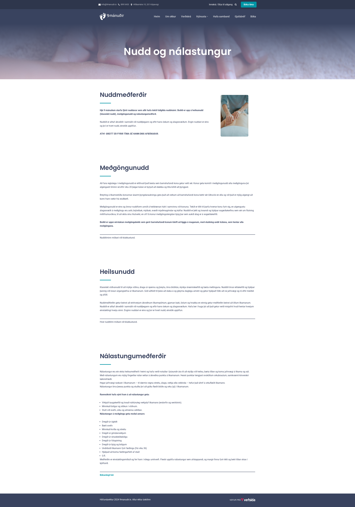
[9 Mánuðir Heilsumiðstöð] (112, 16)
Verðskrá (186, 16)
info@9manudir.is (108, 4)
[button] (207, 16)
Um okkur (170, 16)
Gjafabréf (240, 16)
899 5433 (125, 4)
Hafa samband (221, 16)
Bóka (253, 16)
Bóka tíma (249, 4)
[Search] (236, 4)
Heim (157, 16)
